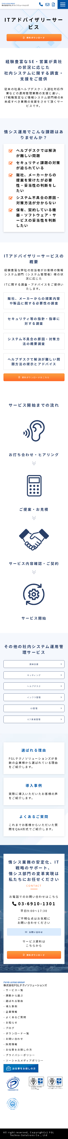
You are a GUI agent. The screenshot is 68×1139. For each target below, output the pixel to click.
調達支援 (34, 664)
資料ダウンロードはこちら (36, 377)
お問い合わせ (48, 4)
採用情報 (12, 1044)
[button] (63, 4)
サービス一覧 (14, 990)
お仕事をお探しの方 (19, 1049)
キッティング (34, 675)
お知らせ (12, 1022)
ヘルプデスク (34, 686)
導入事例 (34, 791)
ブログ (10, 1028)
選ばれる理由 (34, 758)
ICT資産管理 (34, 719)
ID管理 (34, 708)
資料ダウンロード (54, 4)
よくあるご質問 (34, 822)
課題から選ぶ (14, 995)
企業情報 (12, 1011)
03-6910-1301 (41, 4)
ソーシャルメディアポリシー (25, 1060)
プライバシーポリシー (20, 1055)
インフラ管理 (34, 697)
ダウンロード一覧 (17, 1033)
